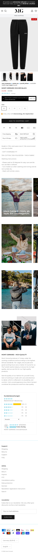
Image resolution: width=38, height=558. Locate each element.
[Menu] (2, 11)
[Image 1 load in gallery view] (19, 44)
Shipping (5, 449)
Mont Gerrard (9, 551)
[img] (14, 425)
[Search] (6, 11)
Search (4, 491)
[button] (8, 404)
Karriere (4, 486)
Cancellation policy (8, 480)
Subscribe (8, 517)
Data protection (7, 483)
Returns (4, 452)
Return (4, 472)
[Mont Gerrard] (19, 10)
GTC (3, 477)
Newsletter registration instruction (13, 489)
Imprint (4, 474)
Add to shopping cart (19, 121)
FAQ (3, 457)
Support (4, 455)
